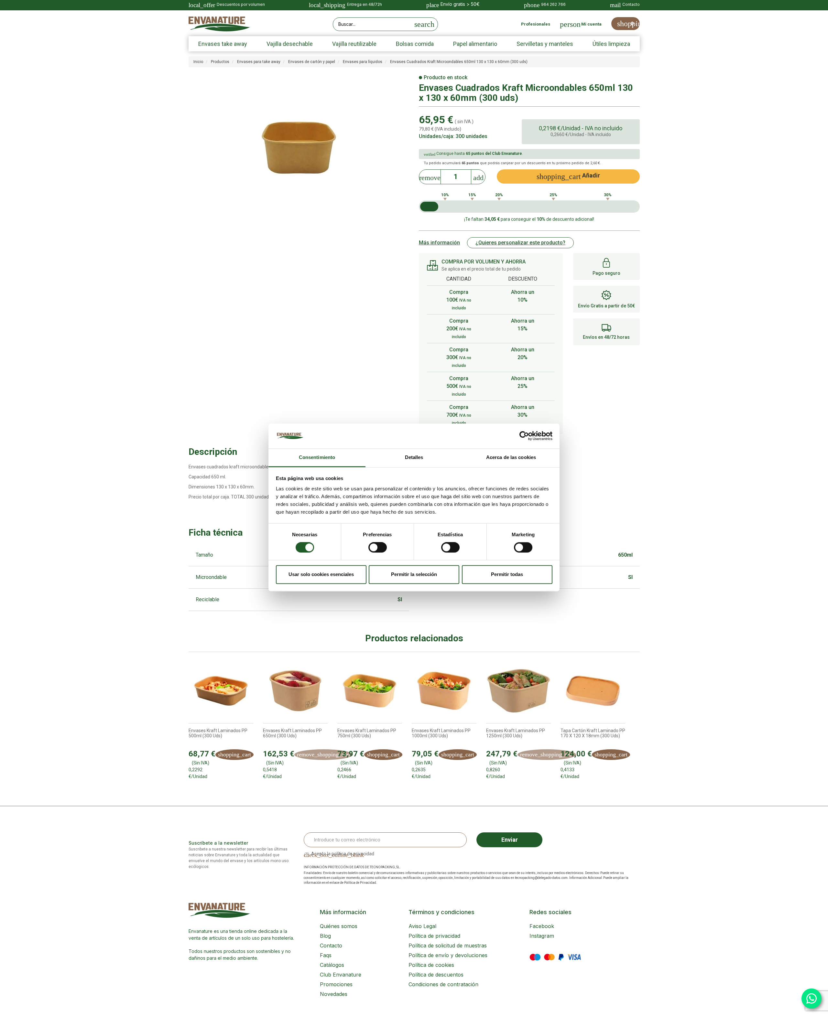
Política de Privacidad (360, 882)
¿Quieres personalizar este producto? (520, 243)
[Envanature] (219, 24)
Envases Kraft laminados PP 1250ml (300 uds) (515, 733)
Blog (325, 936)
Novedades (333, 994)
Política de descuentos (436, 974)
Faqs (326, 955)
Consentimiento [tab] (317, 457)
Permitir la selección (414, 574)
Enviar (509, 839)
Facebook (541, 926)
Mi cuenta (591, 24)
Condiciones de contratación (443, 984)
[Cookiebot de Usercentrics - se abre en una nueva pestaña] (524, 436)
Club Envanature (340, 974)
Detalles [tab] (414, 457)
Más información (439, 243)
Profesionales (535, 24)
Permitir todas (507, 574)
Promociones (336, 984)
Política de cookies (431, 965)
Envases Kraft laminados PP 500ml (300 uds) (218, 733)
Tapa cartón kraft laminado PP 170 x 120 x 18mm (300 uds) (593, 733)
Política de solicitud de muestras (448, 945)
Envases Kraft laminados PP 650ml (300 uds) (292, 733)
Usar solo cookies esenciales (321, 574)
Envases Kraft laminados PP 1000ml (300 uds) (441, 733)
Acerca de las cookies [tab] (511, 457)
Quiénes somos (338, 926)
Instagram (541, 936)
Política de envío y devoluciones (448, 955)
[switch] (377, 547)
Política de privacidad (434, 936)
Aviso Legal (422, 926)
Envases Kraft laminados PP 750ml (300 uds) (366, 733)
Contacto (331, 945)
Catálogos (332, 965)
